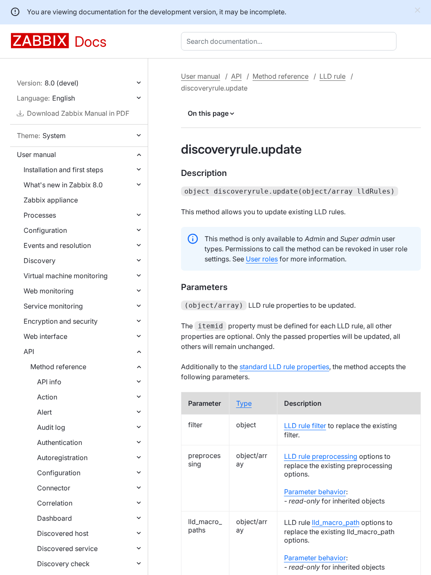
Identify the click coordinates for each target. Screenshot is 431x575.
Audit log (51, 427)
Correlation (54, 503)
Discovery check (63, 563)
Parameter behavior (315, 491)
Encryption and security (61, 321)
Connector (53, 488)
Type (244, 403)
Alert (44, 412)
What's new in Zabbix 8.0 (63, 185)
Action (47, 397)
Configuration (45, 230)
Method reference (58, 366)
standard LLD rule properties (284, 366)
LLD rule (332, 76)
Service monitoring (53, 306)
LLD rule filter (305, 425)
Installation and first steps (63, 169)
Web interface (45, 336)
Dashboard (54, 518)
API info (49, 382)
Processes (40, 215)
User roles (262, 259)
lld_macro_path (335, 522)
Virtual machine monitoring (66, 276)
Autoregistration (62, 457)
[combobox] (290, 41)
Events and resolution (57, 245)
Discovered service (67, 548)
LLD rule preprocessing (320, 456)
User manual (36, 154)
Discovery (40, 260)
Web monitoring (49, 291)
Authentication (59, 442)
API (29, 351)
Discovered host (62, 533)
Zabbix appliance (51, 200)
